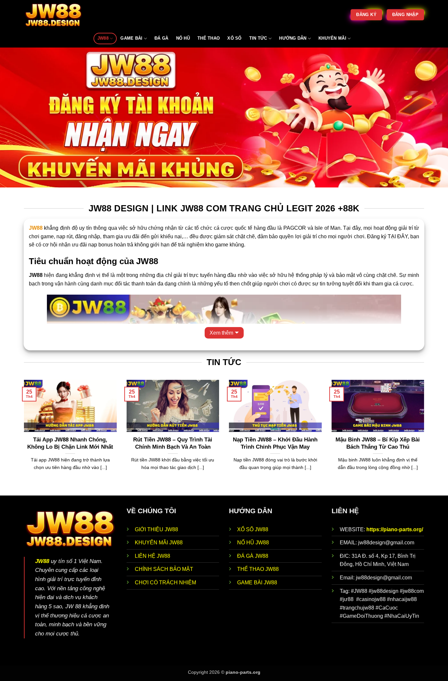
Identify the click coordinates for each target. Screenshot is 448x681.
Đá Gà (161, 38)
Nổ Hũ (183, 38)
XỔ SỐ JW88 (252, 529)
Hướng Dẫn (292, 38)
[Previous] (23, 437)
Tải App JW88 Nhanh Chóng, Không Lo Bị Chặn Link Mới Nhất (70, 443)
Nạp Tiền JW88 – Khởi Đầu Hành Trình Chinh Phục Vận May (275, 443)
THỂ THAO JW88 (258, 569)
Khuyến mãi (332, 38)
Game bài (131, 38)
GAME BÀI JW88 (257, 582)
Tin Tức (258, 38)
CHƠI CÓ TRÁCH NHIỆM (165, 582)
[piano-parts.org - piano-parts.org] (57, 14)
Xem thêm (221, 333)
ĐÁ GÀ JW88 (252, 556)
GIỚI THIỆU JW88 (156, 529)
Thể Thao (208, 38)
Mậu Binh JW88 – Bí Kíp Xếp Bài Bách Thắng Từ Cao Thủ (378, 443)
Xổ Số (234, 38)
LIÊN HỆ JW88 (152, 556)
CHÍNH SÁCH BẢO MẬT (164, 569)
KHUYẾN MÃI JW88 (159, 542)
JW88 (103, 38)
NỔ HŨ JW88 (253, 542)
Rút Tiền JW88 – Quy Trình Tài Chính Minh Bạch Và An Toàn (172, 443)
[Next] (425, 437)
